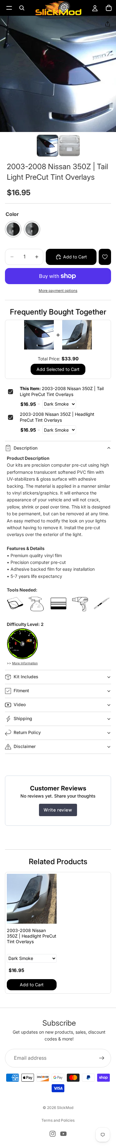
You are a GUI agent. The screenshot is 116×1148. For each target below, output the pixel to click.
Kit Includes (26, 676)
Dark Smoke (13, 229)
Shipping (23, 718)
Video (20, 704)
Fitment (21, 690)
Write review (58, 809)
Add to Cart (32, 984)
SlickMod (65, 1107)
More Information (25, 663)
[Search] (21, 8)
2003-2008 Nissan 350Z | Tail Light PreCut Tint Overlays (62, 391)
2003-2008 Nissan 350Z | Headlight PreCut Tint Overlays (57, 417)
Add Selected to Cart (58, 369)
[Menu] (9, 8)
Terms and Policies (58, 1120)
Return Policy (27, 732)
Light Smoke (32, 229)
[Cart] (108, 8)
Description (25, 448)
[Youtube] (63, 1133)
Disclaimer (25, 746)
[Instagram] (52, 1133)
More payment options (58, 290)
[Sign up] (101, 1057)
